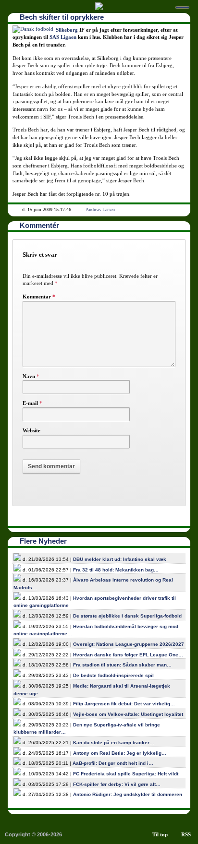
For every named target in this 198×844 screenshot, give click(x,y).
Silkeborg (67, 30)
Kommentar (39, 296)
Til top (160, 834)
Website (31, 430)
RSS (186, 834)
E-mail (30, 403)
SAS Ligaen (63, 37)
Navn (29, 376)
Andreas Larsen (100, 209)
